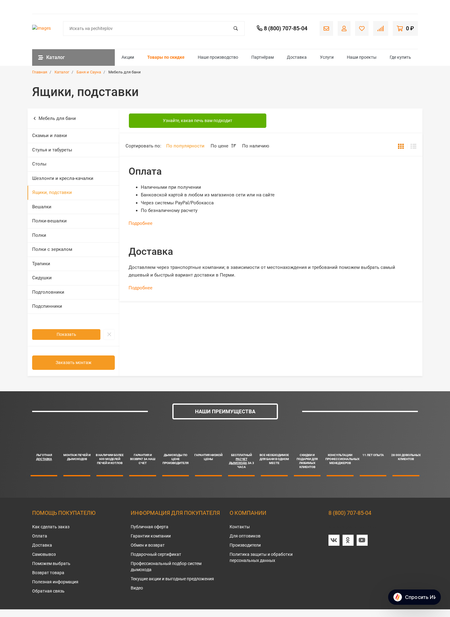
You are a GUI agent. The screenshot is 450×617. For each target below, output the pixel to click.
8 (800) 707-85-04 (349, 513)
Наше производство (218, 57)
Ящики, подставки (52, 192)
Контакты (240, 526)
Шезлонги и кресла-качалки (62, 178)
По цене (220, 146)
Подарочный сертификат (156, 554)
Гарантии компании (151, 535)
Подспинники (47, 306)
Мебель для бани (57, 118)
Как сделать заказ (50, 526)
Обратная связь (48, 591)
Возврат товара (48, 572)
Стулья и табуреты (52, 150)
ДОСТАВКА (44, 459)
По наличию (255, 146)
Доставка (297, 57)
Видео (137, 587)
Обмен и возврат (148, 545)
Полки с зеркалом (52, 249)
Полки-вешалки (49, 221)
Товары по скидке (166, 57)
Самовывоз (44, 554)
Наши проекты (362, 57)
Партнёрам (262, 57)
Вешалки (41, 207)
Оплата (39, 535)
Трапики (41, 263)
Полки (39, 235)
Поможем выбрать (51, 563)
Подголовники (48, 292)
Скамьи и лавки (49, 135)
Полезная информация (55, 581)
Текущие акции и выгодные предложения (172, 578)
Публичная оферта (149, 526)
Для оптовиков (245, 535)
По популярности (185, 146)
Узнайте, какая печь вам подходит (197, 120)
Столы (39, 164)
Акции (128, 57)
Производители (245, 545)
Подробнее (140, 223)
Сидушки (42, 278)
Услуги (327, 57)
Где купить (400, 57)
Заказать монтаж (74, 362)
